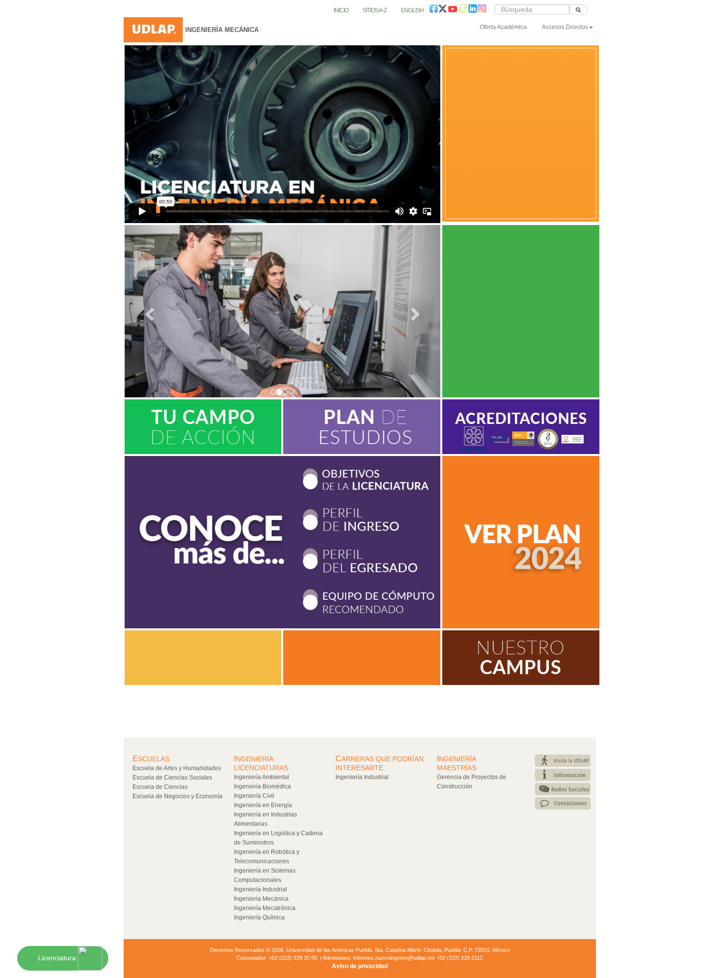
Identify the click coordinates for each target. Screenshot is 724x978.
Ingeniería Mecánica (261, 898)
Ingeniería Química (259, 917)
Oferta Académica (503, 27)
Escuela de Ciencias (160, 786)
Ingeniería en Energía (263, 805)
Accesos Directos (565, 27)
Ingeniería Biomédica (262, 786)
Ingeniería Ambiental (261, 777)
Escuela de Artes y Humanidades (176, 768)
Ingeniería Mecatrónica (265, 908)
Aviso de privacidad (360, 966)
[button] (148, 311)
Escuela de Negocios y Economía (177, 796)
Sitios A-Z (374, 10)
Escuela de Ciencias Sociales (172, 777)
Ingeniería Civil (254, 795)
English (412, 10)
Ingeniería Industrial (260, 889)
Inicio (340, 10)
